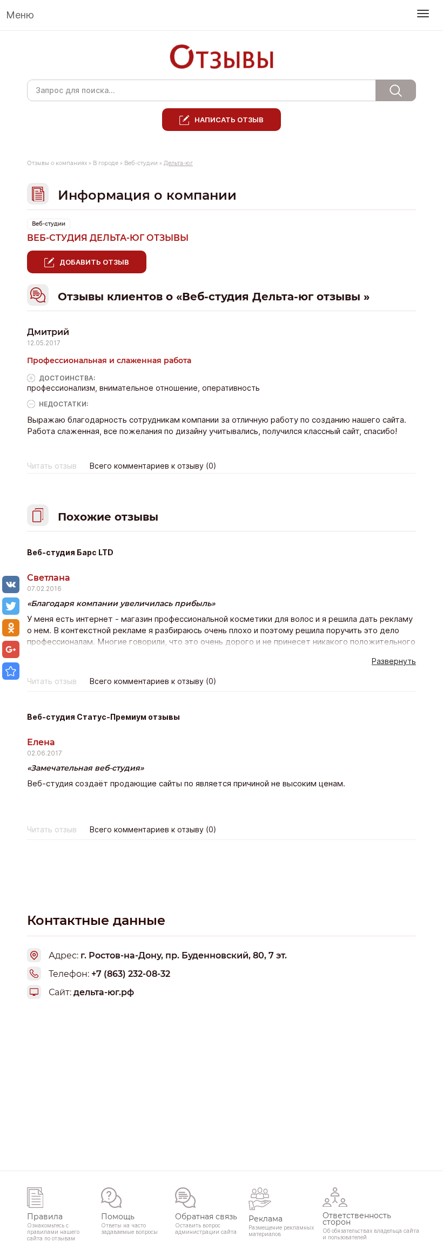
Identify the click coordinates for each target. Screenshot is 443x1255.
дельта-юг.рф (103, 992)
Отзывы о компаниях (57, 163)
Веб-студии (141, 163)
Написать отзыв (229, 119)
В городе (105, 163)
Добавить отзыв (94, 262)
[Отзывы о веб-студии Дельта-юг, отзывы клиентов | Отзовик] (10, 671)
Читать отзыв (52, 466)
